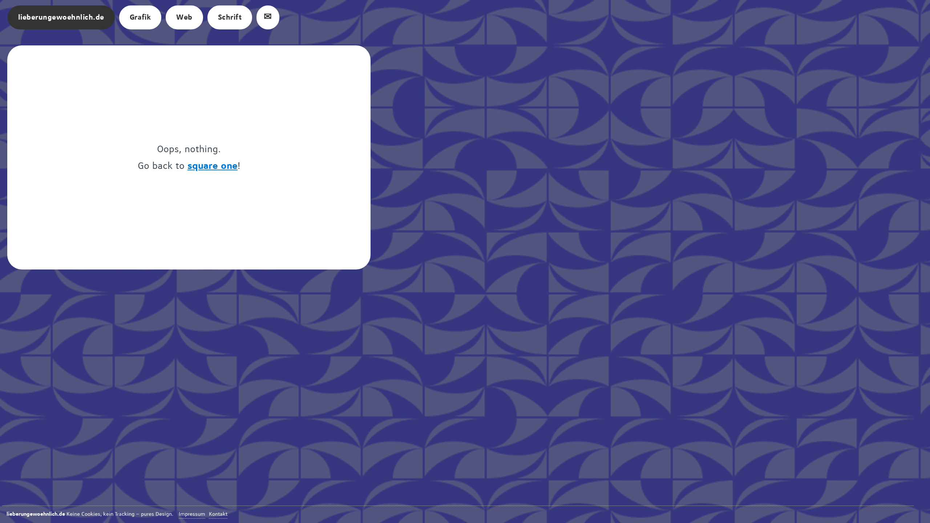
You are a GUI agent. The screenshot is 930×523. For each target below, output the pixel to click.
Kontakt (218, 514)
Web (184, 17)
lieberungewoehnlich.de (61, 17)
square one (212, 166)
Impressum (192, 514)
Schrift (230, 17)
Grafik (140, 17)
